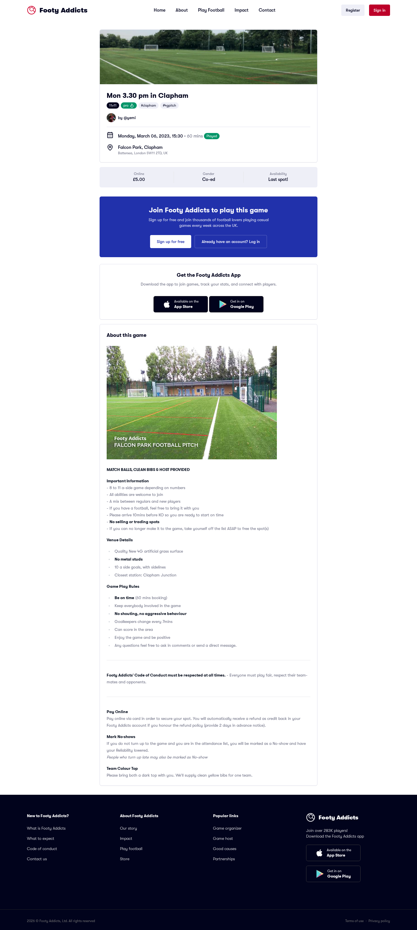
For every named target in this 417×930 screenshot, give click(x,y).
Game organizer (227, 828)
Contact (267, 10)
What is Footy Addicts (46, 828)
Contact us (37, 859)
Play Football (211, 10)
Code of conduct (42, 848)
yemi (131, 117)
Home (159, 10)
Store (124, 859)
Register (353, 10)
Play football (131, 848)
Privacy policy (379, 921)
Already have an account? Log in (231, 241)
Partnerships (224, 859)
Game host (223, 838)
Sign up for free (170, 241)
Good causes (224, 848)
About (182, 10)
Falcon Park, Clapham (140, 147)
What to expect (40, 838)
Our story (128, 828)
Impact (241, 10)
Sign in (380, 10)
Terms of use (354, 921)
